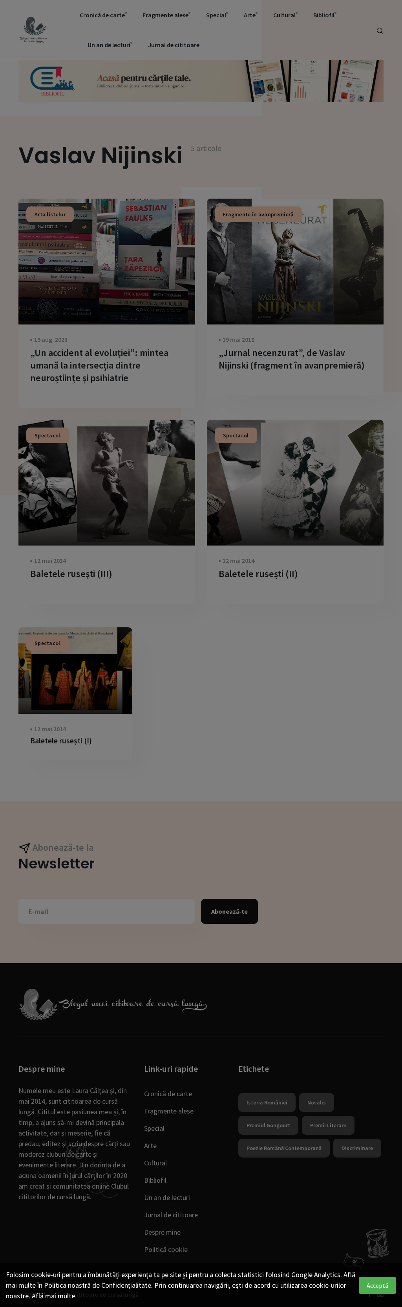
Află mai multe (53, 1295)
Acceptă (377, 1285)
